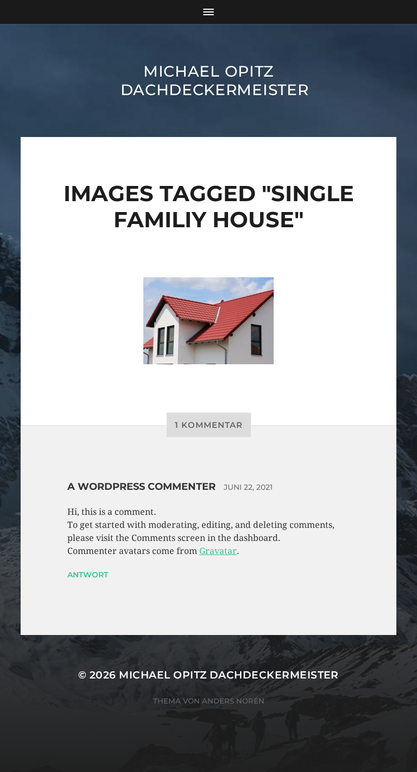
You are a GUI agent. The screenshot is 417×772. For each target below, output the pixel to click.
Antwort (87, 575)
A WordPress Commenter (141, 487)
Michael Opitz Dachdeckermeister (215, 80)
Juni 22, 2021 (248, 487)
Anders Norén (233, 700)
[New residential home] (208, 320)
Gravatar (218, 551)
